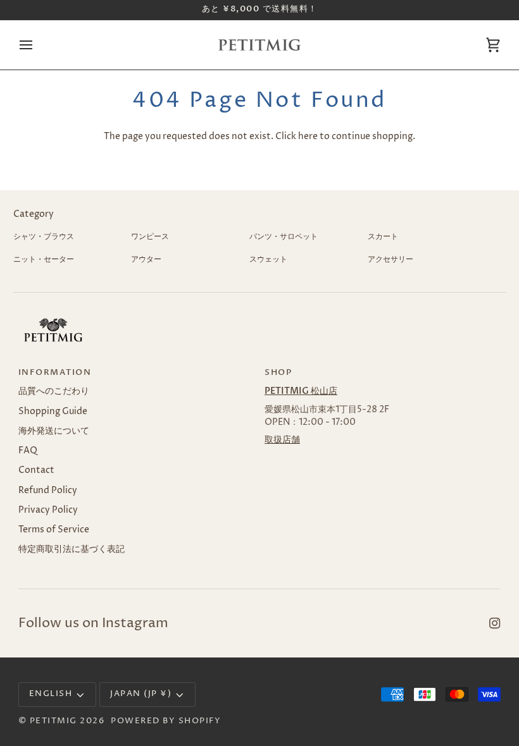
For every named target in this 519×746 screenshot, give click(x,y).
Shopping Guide (52, 411)
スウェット (268, 259)
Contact (36, 470)
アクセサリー (390, 259)
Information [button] (55, 372)
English (51, 693)
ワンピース (150, 236)
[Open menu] (37, 45)
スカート (383, 236)
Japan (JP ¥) (141, 693)
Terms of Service (53, 529)
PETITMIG (53, 721)
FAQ (27, 450)
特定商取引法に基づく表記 (71, 549)
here (308, 136)
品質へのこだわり (53, 391)
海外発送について (53, 431)
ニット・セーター (43, 259)
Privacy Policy (48, 510)
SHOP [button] (278, 372)
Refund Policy (47, 490)
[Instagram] (495, 623)
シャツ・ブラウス (43, 236)
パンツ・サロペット (283, 236)
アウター (146, 259)
